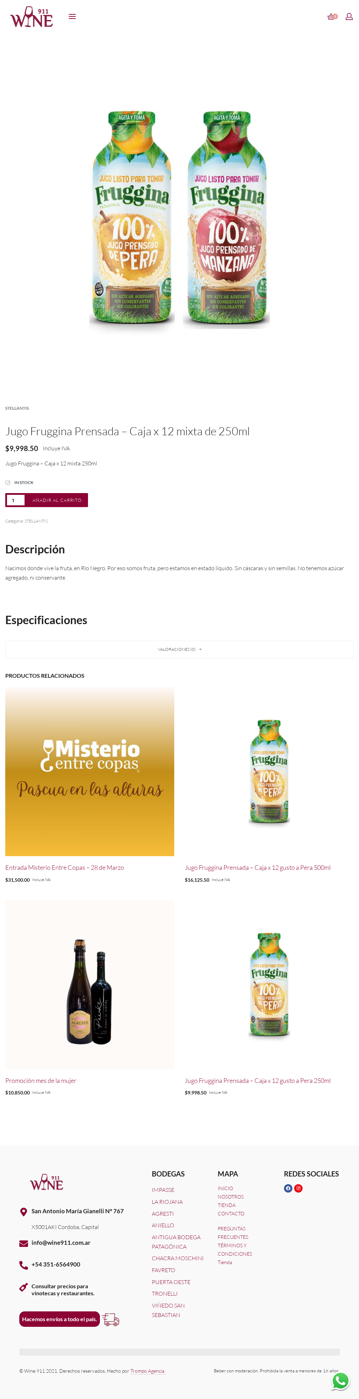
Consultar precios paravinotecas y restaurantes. (63, 1289)
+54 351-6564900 (56, 1264)
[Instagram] (298, 1188)
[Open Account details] (349, 16)
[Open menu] (72, 16)
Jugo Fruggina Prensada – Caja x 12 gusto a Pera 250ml (258, 1080)
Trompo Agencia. (147, 1371)
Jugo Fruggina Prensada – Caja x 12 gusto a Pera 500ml (258, 867)
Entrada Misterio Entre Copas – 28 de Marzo (64, 867)
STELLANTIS (17, 408)
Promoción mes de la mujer (40, 1080)
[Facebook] (288, 1188)
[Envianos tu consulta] (340, 1380)
